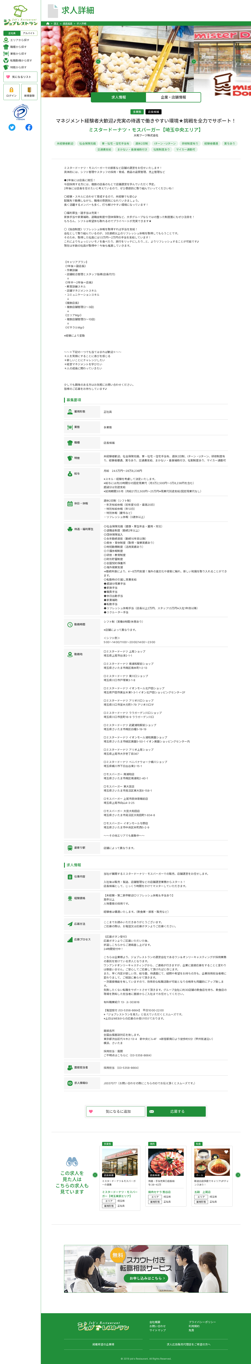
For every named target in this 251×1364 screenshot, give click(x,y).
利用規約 (194, 1326)
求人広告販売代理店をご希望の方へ (189, 1344)
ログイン (11, 95)
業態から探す (18, 53)
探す (56, 23)
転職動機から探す (21, 60)
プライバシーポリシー (202, 1322)
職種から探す (18, 47)
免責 (191, 1330)
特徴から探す (18, 67)
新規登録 (29, 95)
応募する (177, 1111)
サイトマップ (157, 1330)
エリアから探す (19, 40)
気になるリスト (21, 77)
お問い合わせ (157, 1326)
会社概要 (154, 1322)
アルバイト (29, 33)
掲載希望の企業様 (103, 1344)
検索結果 (67, 23)
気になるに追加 (118, 1111)
